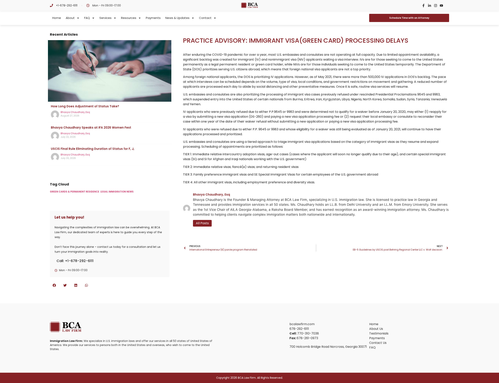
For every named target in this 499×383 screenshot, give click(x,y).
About (70, 18)
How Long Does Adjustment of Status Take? (85, 106)
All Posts (202, 223)
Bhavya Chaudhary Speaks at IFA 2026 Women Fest (91, 127)
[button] (54, 285)
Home (56, 18)
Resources (128, 18)
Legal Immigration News (117, 191)
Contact (205, 18)
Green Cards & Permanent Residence (74, 191)
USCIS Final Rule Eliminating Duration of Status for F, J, (92, 149)
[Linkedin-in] (429, 6)
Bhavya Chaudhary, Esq (75, 112)
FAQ (87, 18)
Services (105, 18)
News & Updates (177, 18)
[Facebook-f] (424, 6)
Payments (153, 18)
